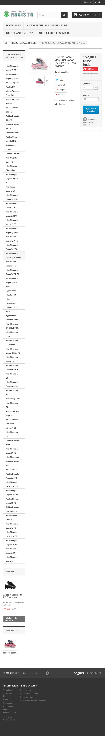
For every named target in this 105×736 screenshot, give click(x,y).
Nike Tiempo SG (13, 399)
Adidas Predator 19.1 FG (13, 126)
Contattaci (88, 2)
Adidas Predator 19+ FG (13, 118)
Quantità (86, 84)
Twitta (60, 80)
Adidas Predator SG (13, 463)
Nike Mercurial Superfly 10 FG (46, 25)
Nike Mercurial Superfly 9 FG (12, 197)
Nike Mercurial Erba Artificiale (12, 384)
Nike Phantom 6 (12, 457)
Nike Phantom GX (12, 434)
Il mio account (28, 685)
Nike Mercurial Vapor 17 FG (12, 68)
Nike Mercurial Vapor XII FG (12, 214)
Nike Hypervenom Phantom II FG (12, 303)
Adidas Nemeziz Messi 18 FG (13, 501)
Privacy (6, 699)
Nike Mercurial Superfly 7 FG (12, 247)
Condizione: (60, 72)
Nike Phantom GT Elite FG (12, 343)
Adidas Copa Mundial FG (11, 139)
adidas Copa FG (12, 83)
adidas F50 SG (12, 470)
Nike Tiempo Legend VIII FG (12, 493)
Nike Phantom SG (12, 392)
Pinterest (61, 95)
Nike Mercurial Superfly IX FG (12, 280)
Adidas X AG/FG (13, 154)
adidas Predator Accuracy (12, 422)
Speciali (10, 571)
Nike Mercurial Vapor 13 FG (12, 222)
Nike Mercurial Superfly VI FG (12, 239)
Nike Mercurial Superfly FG (12, 526)
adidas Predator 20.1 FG (12, 110)
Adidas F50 (10, 87)
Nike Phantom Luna (19, 33)
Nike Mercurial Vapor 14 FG (12, 264)
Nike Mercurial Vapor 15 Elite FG (13, 255)
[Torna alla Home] (6, 43)
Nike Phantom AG (12, 405)
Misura (86, 95)
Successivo (47, 81)
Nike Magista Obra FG (11, 518)
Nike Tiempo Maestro (11, 559)
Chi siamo (7, 703)
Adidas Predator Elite (13, 443)
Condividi (61, 85)
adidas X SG (11, 428)
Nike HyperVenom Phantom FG (11, 291)
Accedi (97, 2)
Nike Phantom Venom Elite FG (12, 368)
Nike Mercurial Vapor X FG (12, 551)
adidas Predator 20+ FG (12, 101)
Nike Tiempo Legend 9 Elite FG (12, 178)
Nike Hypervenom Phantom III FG (12, 316)
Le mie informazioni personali (33, 701)
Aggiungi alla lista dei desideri (89, 122)
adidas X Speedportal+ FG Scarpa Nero (13, 596)
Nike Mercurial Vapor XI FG (12, 206)
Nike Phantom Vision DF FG (12, 359)
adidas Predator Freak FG (12, 93)
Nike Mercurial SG (12, 376)
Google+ (61, 90)
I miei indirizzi (26, 697)
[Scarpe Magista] (18, 14)
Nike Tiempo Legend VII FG (12, 484)
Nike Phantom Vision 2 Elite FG (13, 351)
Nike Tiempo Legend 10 (54, 33)
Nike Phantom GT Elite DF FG (12, 326)
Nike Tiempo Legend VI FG (12, 542)
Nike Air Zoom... (10, 653)
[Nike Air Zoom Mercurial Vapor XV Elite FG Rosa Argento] (40, 81)
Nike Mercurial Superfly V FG (12, 230)
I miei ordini (25, 690)
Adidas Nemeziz (13, 133)
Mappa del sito (9, 713)
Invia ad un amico (66, 100)
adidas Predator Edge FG (12, 413)
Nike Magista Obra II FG (11, 168)
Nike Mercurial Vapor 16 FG (12, 451)
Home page (13, 25)
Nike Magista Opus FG (11, 160)
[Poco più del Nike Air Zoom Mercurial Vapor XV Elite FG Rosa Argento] (10, 643)
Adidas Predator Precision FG (13, 476)
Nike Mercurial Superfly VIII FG (12, 272)
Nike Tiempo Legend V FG (11, 534)
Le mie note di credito (29, 693)
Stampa (62, 104)
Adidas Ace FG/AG (10, 147)
